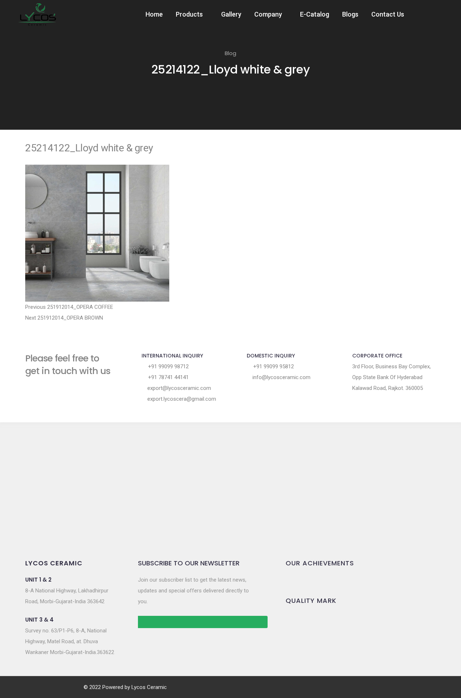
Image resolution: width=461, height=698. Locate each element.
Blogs (350, 14)
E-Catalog (314, 14)
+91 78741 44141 (168, 377)
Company (268, 14)
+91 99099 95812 (273, 366)
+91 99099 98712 (168, 366)
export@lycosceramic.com (178, 388)
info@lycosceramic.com (280, 377)
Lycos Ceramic (149, 687)
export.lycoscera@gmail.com (181, 399)
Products (189, 14)
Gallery (231, 14)
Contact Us (387, 14)
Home (154, 14)
